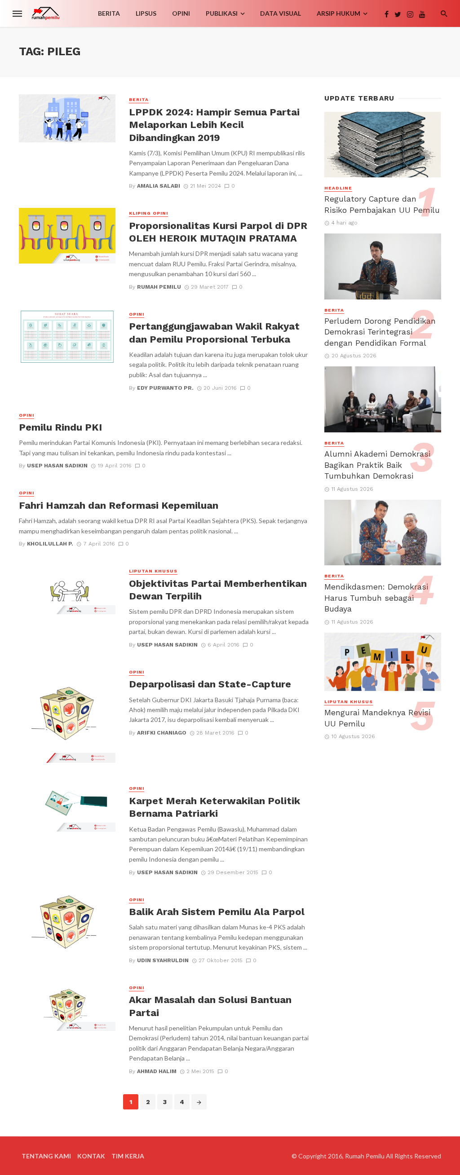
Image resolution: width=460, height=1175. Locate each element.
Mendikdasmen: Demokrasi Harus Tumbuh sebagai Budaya (376, 597)
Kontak (91, 1156)
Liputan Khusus (153, 570)
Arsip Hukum (338, 13)
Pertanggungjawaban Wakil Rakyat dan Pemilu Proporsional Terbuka (214, 332)
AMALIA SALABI (158, 186)
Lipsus (146, 13)
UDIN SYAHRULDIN (163, 960)
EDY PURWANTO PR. (165, 388)
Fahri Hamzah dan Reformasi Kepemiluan (118, 505)
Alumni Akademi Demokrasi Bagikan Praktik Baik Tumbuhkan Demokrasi (377, 464)
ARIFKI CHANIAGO (161, 733)
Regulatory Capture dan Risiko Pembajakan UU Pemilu (382, 204)
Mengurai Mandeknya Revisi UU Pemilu (377, 718)
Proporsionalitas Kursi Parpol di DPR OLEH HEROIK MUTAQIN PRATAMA (218, 232)
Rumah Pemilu (159, 287)
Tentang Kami (46, 1156)
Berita (109, 13)
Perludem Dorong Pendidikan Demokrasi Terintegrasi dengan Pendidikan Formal (380, 332)
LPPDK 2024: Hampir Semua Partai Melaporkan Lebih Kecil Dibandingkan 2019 (214, 124)
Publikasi (222, 13)
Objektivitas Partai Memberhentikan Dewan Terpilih (218, 590)
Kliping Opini (148, 213)
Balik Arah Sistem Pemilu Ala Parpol (217, 911)
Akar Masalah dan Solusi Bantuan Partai (210, 1006)
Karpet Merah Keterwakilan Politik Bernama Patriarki (214, 807)
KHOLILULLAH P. (50, 544)
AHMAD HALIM (157, 1071)
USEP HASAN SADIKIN (57, 465)
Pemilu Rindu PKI (60, 427)
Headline (338, 187)
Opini (181, 13)
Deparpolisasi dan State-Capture (210, 684)
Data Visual (280, 13)
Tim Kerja (127, 1156)
